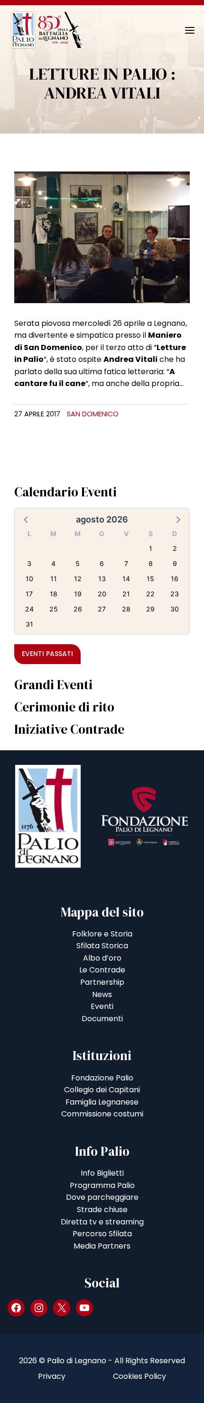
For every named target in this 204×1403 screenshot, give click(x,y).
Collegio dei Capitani (102, 1089)
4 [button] (53, 563)
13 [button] (102, 579)
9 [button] (175, 563)
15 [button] (150, 579)
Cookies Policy (139, 1376)
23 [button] (174, 594)
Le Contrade (102, 969)
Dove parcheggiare (102, 1197)
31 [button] (29, 624)
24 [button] (29, 609)
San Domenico (93, 414)
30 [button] (174, 609)
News (102, 994)
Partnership (102, 982)
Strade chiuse (102, 1209)
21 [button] (126, 594)
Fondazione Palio (102, 1077)
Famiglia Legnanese (102, 1102)
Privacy (51, 1376)
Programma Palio (102, 1185)
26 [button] (78, 609)
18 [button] (53, 594)
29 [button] (150, 609)
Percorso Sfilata (102, 1233)
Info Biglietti (102, 1173)
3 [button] (29, 563)
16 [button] (174, 579)
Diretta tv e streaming (102, 1221)
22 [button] (150, 594)
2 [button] (175, 548)
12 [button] (78, 579)
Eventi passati (47, 653)
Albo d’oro (102, 958)
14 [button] (126, 579)
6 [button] (102, 563)
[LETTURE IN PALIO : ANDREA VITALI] (102, 236)
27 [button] (102, 609)
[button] (26, 519)
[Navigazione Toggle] (183, 30)
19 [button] (78, 594)
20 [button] (102, 594)
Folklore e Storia (102, 933)
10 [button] (29, 579)
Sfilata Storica (102, 945)
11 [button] (53, 579)
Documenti (102, 1018)
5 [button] (77, 563)
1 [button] (150, 548)
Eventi (102, 1006)
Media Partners (102, 1246)
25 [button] (53, 609)
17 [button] (29, 594)
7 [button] (126, 563)
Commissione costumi (102, 1113)
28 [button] (126, 609)
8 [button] (150, 563)
